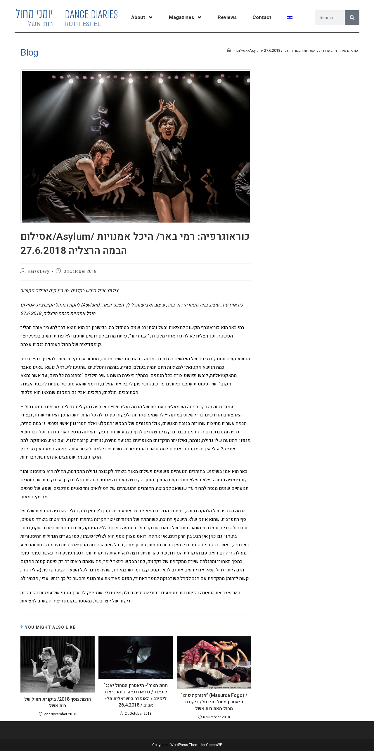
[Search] (352, 17)
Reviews (227, 17)
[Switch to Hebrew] (289, 17)
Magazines (181, 17)
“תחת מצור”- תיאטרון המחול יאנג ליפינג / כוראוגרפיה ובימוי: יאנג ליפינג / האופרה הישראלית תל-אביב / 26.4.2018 (136, 695)
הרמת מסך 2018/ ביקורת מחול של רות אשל (57, 702)
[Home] (229, 50)
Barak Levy (38, 271)
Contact (261, 17)
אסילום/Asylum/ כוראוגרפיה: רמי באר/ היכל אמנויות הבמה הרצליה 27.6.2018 (297, 50)
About (138, 17)
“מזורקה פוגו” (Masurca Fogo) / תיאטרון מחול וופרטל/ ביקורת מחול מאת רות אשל (214, 702)
